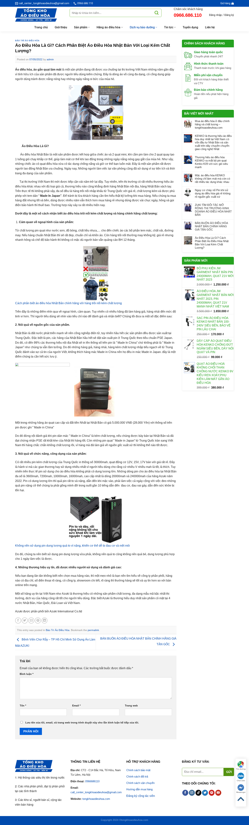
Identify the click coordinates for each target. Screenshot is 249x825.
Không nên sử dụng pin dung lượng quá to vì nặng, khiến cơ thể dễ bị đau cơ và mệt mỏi (72, 545)
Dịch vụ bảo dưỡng (142, 27)
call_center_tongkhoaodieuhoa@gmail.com (96, 792)
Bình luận (26, 673)
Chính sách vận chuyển (140, 782)
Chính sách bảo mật (138, 770)
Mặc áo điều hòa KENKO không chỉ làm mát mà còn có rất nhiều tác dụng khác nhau (212, 178)
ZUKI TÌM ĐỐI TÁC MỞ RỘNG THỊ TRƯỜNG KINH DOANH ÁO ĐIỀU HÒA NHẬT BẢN (213, 209)
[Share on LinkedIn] (45, 620)
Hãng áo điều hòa (108, 27)
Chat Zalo (241, 781)
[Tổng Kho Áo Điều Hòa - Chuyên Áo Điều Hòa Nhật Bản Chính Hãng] (39, 15)
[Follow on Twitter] (205, 793)
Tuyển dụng (190, 27)
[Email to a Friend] (31, 620)
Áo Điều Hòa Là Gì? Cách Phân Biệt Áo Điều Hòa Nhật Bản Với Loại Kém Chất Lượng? (212, 242)
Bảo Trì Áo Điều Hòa (27, 40)
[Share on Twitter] (25, 620)
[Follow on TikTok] (198, 793)
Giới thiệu (61, 27)
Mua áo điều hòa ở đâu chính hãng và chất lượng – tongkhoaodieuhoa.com (212, 124)
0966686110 (92, 781)
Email (76, 705)
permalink (93, 630)
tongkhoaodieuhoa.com (96, 798)
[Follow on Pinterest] (212, 793)
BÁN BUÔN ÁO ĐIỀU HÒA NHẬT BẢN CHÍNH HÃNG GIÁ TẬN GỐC (211, 226)
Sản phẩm (80, 27)
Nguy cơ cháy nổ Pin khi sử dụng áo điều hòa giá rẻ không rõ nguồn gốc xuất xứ (212, 193)
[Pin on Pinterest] (38, 620)
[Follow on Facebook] (185, 793)
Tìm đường (241, 769)
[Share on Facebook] (18, 620)
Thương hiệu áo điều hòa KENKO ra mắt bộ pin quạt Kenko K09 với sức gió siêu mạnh (211, 162)
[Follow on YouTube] (218, 793)
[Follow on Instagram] (192, 793)
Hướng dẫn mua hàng (139, 789)
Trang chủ (41, 27)
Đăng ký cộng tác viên (140, 795)
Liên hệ (210, 27)
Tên (23, 705)
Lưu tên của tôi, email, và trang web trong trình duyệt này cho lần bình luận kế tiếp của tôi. (82, 722)
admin (50, 59)
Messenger (241, 792)
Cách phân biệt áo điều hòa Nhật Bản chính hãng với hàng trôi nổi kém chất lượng (68, 303)
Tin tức (168, 27)
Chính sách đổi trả (137, 776)
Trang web (131, 705)
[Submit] (157, 13)
